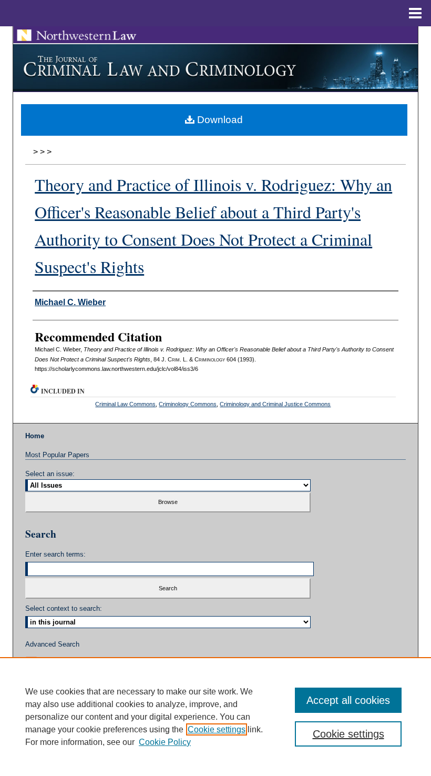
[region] (215, 716)
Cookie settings (216, 729)
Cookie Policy (165, 742)
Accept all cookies (348, 700)
